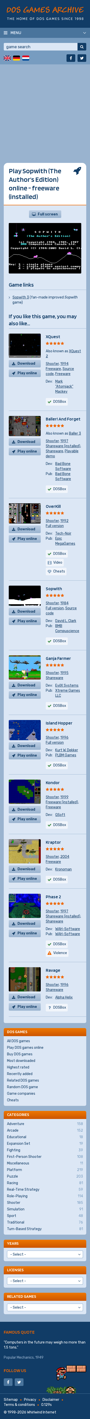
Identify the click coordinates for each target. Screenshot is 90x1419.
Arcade (45, 1130)
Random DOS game (22, 1087)
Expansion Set (45, 1143)
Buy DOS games (19, 1054)
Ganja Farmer (58, 658)
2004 (64, 857)
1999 (64, 797)
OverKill (53, 506)
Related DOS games (23, 1080)
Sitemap (11, 1400)
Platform (45, 1170)
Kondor (53, 782)
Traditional (45, 1222)
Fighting (45, 1150)
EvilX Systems (66, 685)
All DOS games (18, 1041)
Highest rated (18, 1067)
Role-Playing (45, 1196)
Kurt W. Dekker (66, 750)
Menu (15, 32)
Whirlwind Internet (41, 1412)
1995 (64, 673)
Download (26, 363)
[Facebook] (70, 58)
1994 (64, 364)
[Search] (82, 47)
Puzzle (45, 1176)
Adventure (45, 1124)
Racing (45, 1183)
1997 (64, 441)
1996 (64, 737)
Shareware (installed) (63, 446)
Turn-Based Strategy (45, 1229)
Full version (55, 526)
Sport (45, 1216)
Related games (21, 1296)
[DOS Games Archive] (45, 13)
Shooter (52, 364)
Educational (45, 1137)
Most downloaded (21, 1061)
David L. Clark (65, 621)
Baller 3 (75, 433)
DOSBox (59, 402)
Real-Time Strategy (45, 1189)
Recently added (19, 1074)
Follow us (15, 1370)
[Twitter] (82, 58)
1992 (64, 521)
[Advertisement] (45, 109)
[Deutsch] (16, 58)
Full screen (48, 214)
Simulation (45, 1209)
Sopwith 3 (20, 297)
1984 (64, 603)
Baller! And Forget (63, 418)
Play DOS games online (25, 1047)
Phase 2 (53, 896)
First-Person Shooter (45, 1157)
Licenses (15, 1269)
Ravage (53, 970)
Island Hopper (59, 723)
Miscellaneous (45, 1163)
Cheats (13, 1100)
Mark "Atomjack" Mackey (64, 386)
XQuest (53, 336)
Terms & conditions (19, 1405)
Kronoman (63, 869)
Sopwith (54, 588)
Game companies (21, 1093)
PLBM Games (65, 755)
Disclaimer (50, 1400)
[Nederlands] (25, 58)
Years (12, 1243)
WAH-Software (67, 929)
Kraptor (53, 842)
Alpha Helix (64, 997)
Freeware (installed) (62, 802)
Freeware (53, 369)
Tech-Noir (63, 533)
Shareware (54, 451)
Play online (27, 373)
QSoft (60, 815)
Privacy (30, 1400)
